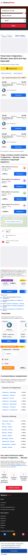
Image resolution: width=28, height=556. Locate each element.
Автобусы (3, 523)
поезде (16, 166)
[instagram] (23, 534)
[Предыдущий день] (2, 20)
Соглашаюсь (14, 551)
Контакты (3, 504)
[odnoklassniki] (14, 534)
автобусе (16, 192)
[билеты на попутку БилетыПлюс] (6, 495)
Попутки (2, 527)
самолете (16, 204)
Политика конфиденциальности (8, 507)
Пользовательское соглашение (8, 509)
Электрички (3, 520)
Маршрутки (3, 525)
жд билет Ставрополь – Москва (15, 303)
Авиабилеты (3, 516)
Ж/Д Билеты (3, 518)
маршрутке (17, 179)
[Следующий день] (24, 20)
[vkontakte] (5, 534)
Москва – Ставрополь (20, 36)
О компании (3, 502)
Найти (13, 25)
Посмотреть (18, 95)
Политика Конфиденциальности (10, 547)
